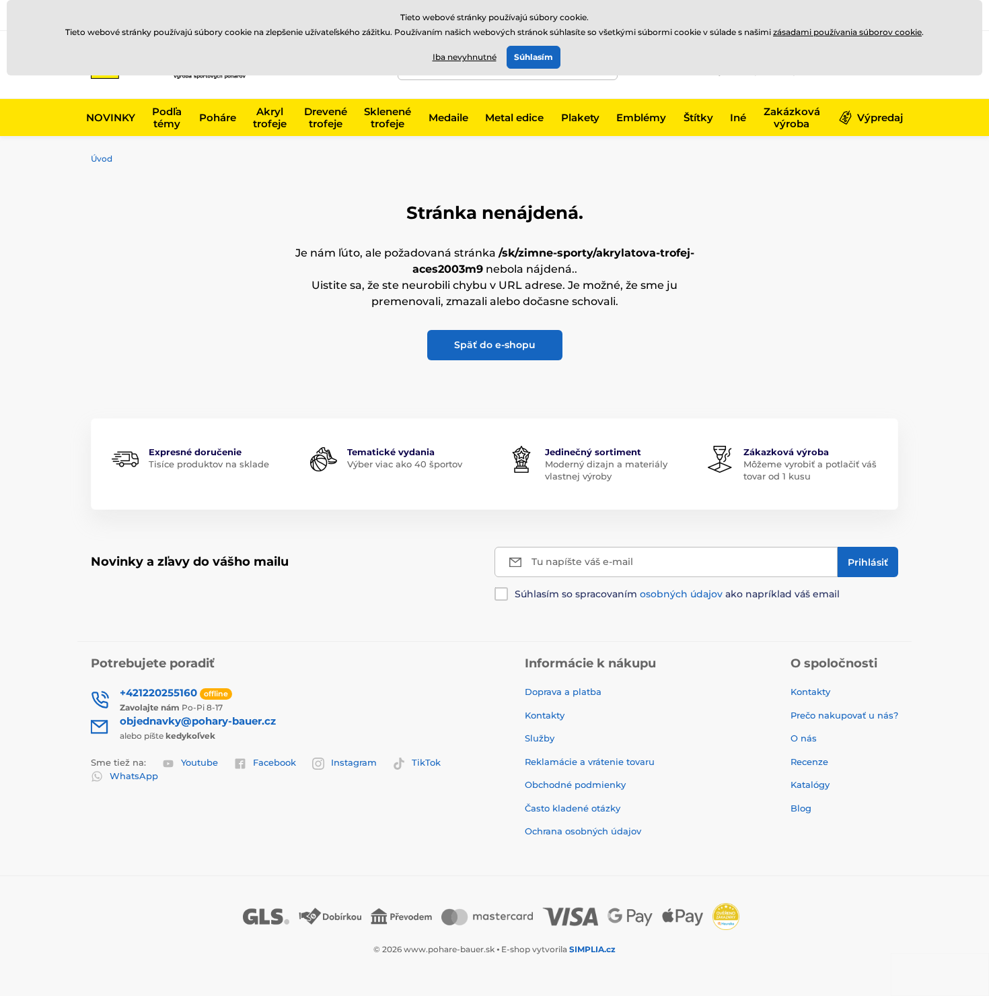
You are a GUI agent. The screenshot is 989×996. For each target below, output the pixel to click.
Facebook (274, 762)
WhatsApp (134, 775)
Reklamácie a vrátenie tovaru (590, 761)
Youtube (199, 762)
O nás (804, 738)
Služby (539, 738)
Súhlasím (533, 57)
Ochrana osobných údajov (583, 831)
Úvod (101, 159)
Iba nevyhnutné (465, 57)
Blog (801, 808)
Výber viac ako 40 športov (404, 464)
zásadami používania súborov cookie (847, 32)
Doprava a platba (563, 691)
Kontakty (544, 715)
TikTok (426, 762)
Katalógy (810, 784)
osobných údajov (681, 594)
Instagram (354, 762)
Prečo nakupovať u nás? (844, 715)
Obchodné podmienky (575, 784)
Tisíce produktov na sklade (209, 464)
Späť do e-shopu (495, 345)
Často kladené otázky (572, 808)
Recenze (809, 761)
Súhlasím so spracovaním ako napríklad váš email (677, 594)
